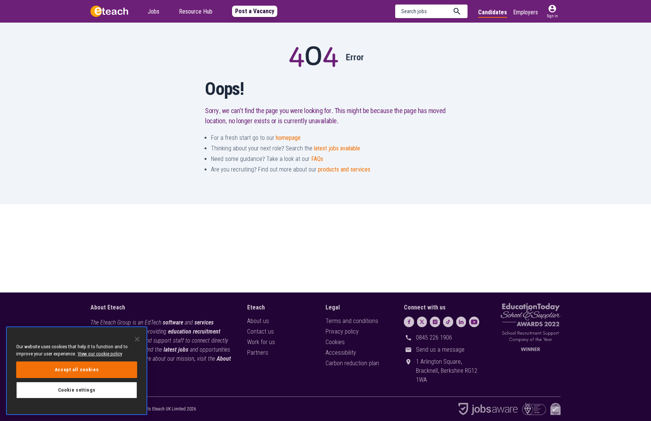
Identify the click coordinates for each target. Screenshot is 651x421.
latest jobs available (337, 148)
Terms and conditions (352, 321)
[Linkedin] (461, 322)
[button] (431, 11)
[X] (422, 322)
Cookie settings (77, 390)
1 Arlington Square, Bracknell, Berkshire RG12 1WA (446, 370)
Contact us (260, 331)
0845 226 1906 (434, 337)
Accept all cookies (77, 369)
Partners (257, 352)
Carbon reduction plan (352, 363)
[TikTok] (448, 322)
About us (258, 321)
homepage (288, 137)
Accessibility (341, 352)
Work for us (261, 342)
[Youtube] (474, 322)
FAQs (317, 158)
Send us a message (440, 349)
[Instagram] (435, 322)
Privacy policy (342, 331)
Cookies (335, 342)
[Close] (137, 339)
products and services (344, 169)
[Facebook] (409, 322)
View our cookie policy (100, 354)
